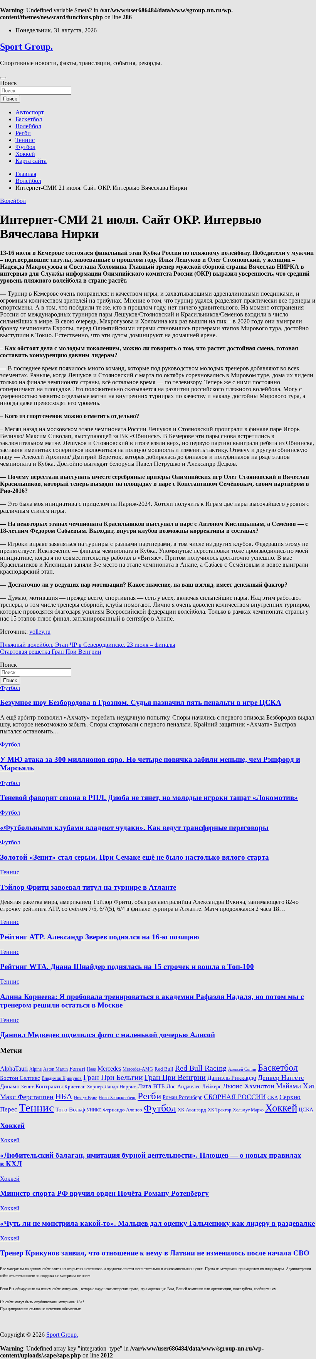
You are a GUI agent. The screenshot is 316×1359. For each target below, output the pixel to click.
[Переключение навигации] (3, 78)
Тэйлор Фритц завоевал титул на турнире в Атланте (88, 887)
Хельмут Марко (248, 1110)
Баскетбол (28, 119)
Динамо (10, 1086)
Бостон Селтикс (20, 1078)
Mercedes (109, 1068)
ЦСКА (306, 1110)
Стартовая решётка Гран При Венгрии (50, 651)
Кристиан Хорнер (83, 1087)
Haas (91, 1069)
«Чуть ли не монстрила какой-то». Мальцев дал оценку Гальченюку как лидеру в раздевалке (157, 1223)
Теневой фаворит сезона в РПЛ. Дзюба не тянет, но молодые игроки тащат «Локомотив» (149, 797)
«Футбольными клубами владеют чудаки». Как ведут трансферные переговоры (134, 827)
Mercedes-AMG (138, 1069)
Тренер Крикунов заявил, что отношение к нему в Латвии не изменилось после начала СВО (154, 1253)
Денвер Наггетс (281, 1077)
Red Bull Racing (201, 1068)
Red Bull (164, 1069)
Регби (23, 133)
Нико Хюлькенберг (117, 1097)
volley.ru (39, 631)
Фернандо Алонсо (122, 1110)
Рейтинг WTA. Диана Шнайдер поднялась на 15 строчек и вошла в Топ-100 (127, 966)
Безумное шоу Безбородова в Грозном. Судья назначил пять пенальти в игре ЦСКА (140, 702)
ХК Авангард (192, 1110)
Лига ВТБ (151, 1086)
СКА (272, 1097)
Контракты (49, 1086)
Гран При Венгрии (175, 1077)
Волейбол (28, 126)
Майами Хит (295, 1086)
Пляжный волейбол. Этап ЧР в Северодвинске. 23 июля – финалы (87, 644)
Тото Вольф (70, 1109)
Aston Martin (55, 1069)
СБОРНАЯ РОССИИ (235, 1097)
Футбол (25, 147)
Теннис (25, 140)
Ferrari (77, 1069)
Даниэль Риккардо (231, 1077)
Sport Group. (26, 47)
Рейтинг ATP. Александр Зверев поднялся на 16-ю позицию (99, 937)
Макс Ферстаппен (27, 1097)
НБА (63, 1096)
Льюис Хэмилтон (248, 1086)
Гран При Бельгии (113, 1077)
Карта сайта (31, 160)
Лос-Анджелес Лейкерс (193, 1087)
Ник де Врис (85, 1098)
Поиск (8, 83)
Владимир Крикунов (62, 1078)
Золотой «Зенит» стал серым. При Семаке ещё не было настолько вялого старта (134, 857)
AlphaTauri (14, 1068)
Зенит (27, 1087)
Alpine (35, 1069)
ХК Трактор (219, 1110)
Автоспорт (29, 112)
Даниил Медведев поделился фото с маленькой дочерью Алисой (107, 1035)
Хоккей (25, 154)
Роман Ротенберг (182, 1097)
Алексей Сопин (242, 1069)
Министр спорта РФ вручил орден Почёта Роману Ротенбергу (104, 1193)
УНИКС (94, 1110)
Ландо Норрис (120, 1087)
